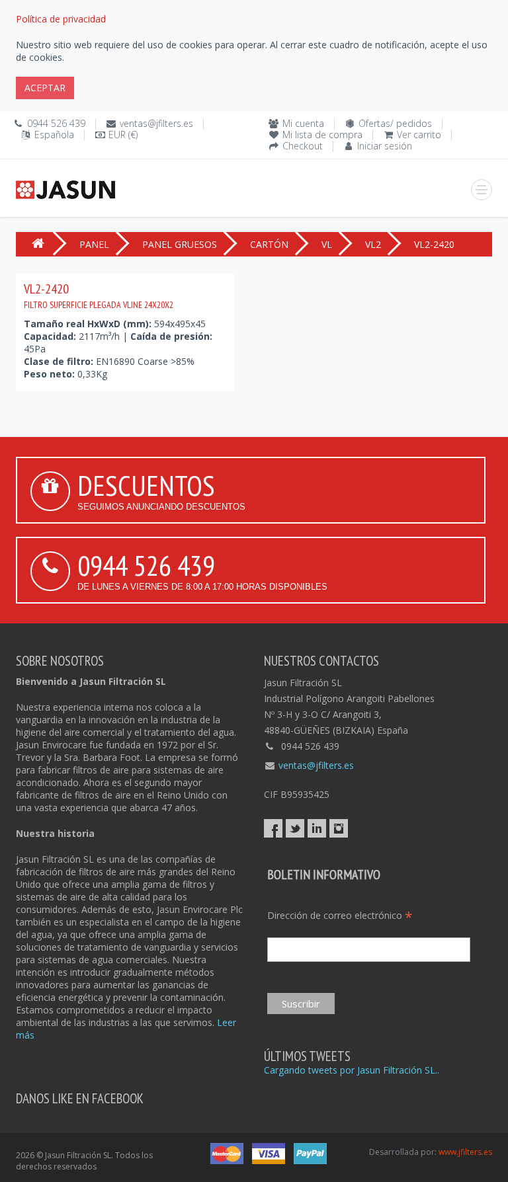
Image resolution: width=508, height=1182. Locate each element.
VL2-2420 (98, 295)
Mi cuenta (303, 123)
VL (326, 244)
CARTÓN (269, 244)
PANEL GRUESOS (179, 244)
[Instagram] (338, 828)
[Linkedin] (317, 828)
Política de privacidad (61, 19)
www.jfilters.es (465, 1152)
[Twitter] (295, 828)
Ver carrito (419, 134)
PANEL (94, 244)
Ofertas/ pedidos (395, 123)
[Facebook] (273, 828)
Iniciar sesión (384, 145)
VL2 (373, 244)
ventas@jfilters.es (156, 123)
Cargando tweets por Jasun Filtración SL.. (351, 1070)
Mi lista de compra (322, 134)
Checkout (302, 145)
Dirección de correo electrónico (340, 915)
